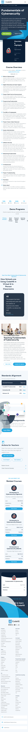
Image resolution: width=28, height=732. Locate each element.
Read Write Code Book (5, 704)
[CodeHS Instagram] (10, 625)
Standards (17, 649)
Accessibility (17, 710)
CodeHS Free (3, 636)
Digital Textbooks (18, 654)
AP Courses (17, 643)
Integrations (3, 667)
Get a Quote (3, 654)
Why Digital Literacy (4, 692)
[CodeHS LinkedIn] (12, 625)
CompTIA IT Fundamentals (9, 387)
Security (17, 708)
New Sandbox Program (21, 660)
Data (2, 663)
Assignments (3, 659)
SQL (16, 670)
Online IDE (3, 633)
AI (15, 676)
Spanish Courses (18, 647)
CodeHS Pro (3, 635)
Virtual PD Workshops (5, 678)
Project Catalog (18, 641)
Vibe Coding (17, 691)
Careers (16, 700)
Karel (16, 672)
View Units (7, 364)
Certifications (3, 640)
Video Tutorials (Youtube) (8, 468)
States (2, 697)
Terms (16, 705)
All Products (3, 630)
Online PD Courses (4, 675)
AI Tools (2, 668)
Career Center (3, 710)
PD (1, 673)
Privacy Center (18, 702)
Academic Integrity (4, 670)
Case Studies (3, 695)
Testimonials (3, 699)
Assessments (17, 683)
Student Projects (4, 708)
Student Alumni (4, 712)
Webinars (2, 707)
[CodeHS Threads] (18, 625)
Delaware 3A (6, 393)
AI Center (17, 704)
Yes (16, 692)
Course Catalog (11, 5)
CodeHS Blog (3, 702)
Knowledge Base (4, 705)
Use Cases (17, 628)
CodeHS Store (6, 727)
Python (16, 663)
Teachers (17, 633)
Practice (16, 651)
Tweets (2, 700)
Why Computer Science (5, 687)
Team (16, 699)
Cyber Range (3, 646)
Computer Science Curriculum (6, 638)
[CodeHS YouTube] (14, 625)
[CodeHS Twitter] (16, 625)
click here (18, 70)
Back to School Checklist (5, 694)
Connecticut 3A (6, 390)
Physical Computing (19, 688)
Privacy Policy (18, 707)
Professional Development (6, 641)
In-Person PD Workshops (5, 676)
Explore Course (18, 33)
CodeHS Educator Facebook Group (9, 722)
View (24, 387)
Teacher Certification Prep (6, 681)
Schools (16, 631)
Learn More (6, 430)
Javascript (17, 662)
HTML (16, 667)
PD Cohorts (3, 679)
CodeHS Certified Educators (8, 717)
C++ (16, 668)
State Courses (18, 646)
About (16, 697)
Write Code (3, 665)
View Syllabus (6, 33)
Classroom (3, 660)
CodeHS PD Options (19, 364)
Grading (2, 662)
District (16, 630)
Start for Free (3, 652)
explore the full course (13, 72)
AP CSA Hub (17, 656)
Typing (2, 644)
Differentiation (18, 679)
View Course (14, 508)
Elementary (17, 644)
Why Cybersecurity (4, 689)
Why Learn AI (3, 691)
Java (16, 665)
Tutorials (17, 652)
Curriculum (5, 5)
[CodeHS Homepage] (7, 2)
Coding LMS (3, 631)
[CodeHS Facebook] (9, 625)
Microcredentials (4, 683)
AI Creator (3, 643)
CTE (16, 635)
